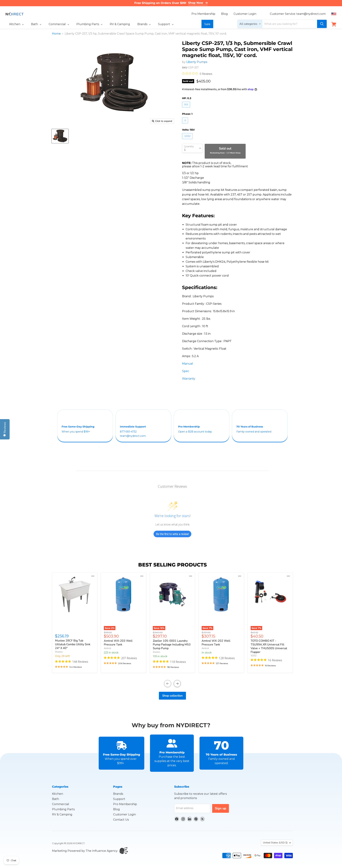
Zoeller (156, 652)
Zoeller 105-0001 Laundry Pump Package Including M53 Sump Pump (172, 644)
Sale (207, 24)
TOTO (253, 655)
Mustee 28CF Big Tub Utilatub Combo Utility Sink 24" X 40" (72, 644)
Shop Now (195, 2)
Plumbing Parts (63, 809)
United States (275, 842)
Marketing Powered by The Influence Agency (85, 850)
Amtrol (107, 648)
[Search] (322, 24)
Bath (55, 799)
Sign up (220, 808)
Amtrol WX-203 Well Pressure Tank (118, 643)
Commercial (60, 804)
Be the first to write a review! (172, 534)
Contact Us (121, 819)
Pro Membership (203, 14)
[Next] (177, 683)
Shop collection (172, 696)
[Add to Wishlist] (92, 576)
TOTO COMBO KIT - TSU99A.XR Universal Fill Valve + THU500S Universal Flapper (269, 646)
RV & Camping (62, 814)
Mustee (59, 651)
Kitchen (57, 793)
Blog (224, 14)
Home (56, 33)
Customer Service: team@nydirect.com (298, 14)
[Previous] (167, 683)
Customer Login (245, 14)
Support (119, 799)
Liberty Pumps (196, 62)
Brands (118, 793)
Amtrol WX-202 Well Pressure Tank (216, 643)
